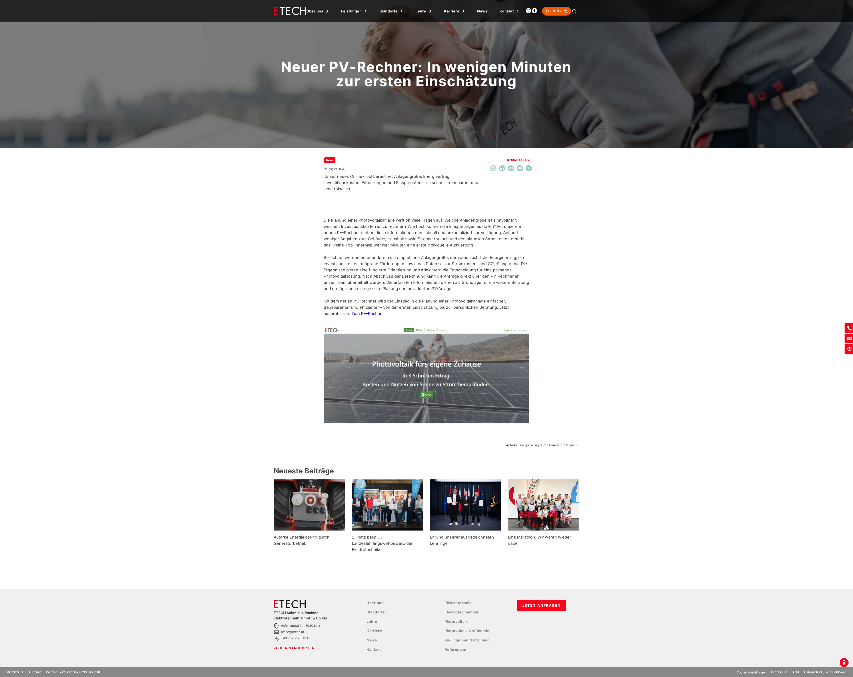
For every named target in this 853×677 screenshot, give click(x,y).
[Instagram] (528, 10)
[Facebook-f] (534, 10)
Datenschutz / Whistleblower (825, 672)
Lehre (420, 11)
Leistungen (351, 11)
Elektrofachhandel (461, 612)
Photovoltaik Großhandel (467, 631)
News (482, 11)
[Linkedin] (502, 168)
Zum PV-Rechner (367, 313)
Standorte (388, 11)
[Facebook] (493, 168)
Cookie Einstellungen (752, 672)
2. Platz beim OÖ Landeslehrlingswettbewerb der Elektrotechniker (382, 543)
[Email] (520, 168)
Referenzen (455, 649)
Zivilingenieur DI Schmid (467, 640)
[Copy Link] (529, 168)
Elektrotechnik (457, 603)
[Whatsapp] (511, 168)
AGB (795, 672)
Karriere (451, 11)
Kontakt (507, 11)
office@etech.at (292, 632)
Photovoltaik (456, 621)
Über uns (314, 11)
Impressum (779, 672)
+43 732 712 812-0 (295, 638)
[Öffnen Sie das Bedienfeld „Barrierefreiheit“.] (844, 662)
